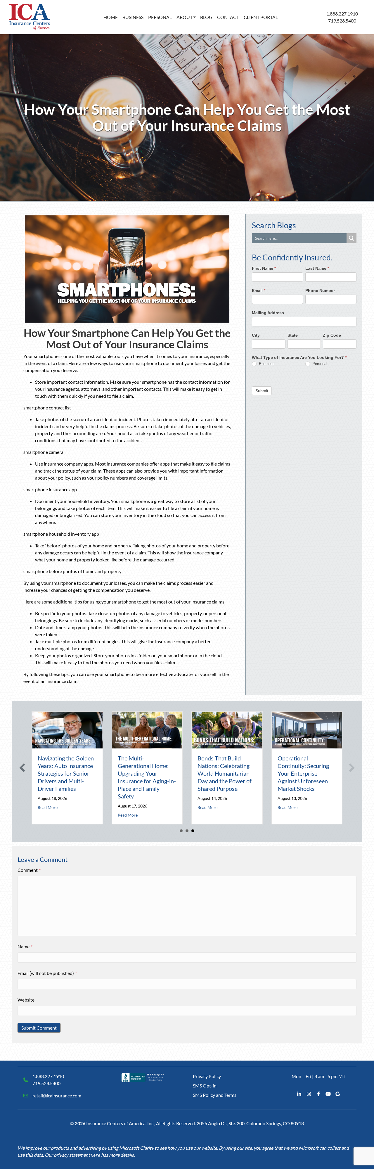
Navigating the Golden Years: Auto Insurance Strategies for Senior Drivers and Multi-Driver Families (66, 773)
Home (110, 17)
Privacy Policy (207, 1076)
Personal (160, 17)
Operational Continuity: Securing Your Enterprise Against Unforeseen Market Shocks (303, 773)
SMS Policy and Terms (214, 1095)
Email (258, 290)
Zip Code (332, 335)
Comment (29, 870)
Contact (228, 17)
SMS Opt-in (205, 1085)
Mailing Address (268, 312)
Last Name (317, 268)
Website (26, 999)
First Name (264, 268)
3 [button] (192, 830)
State (293, 335)
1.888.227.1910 (342, 13)
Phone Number (320, 290)
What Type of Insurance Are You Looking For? (299, 357)
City (256, 335)
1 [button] (181, 830)
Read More (48, 807)
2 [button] (187, 830)
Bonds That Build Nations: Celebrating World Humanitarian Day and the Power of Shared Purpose (225, 773)
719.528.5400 (342, 20)
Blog (206, 17)
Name (25, 946)
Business (132, 17)
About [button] (184, 17)
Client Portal (261, 17)
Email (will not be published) (47, 973)
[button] (22, 767)
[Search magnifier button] (351, 238)
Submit (261, 390)
